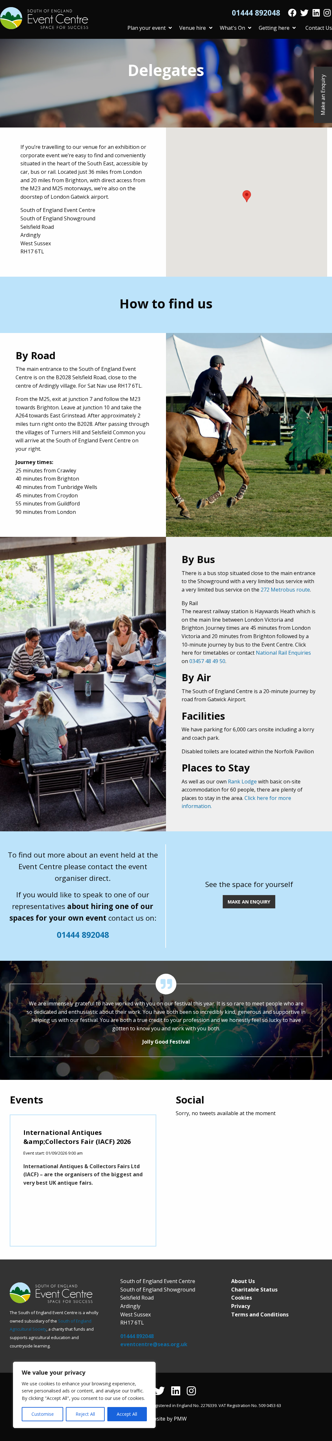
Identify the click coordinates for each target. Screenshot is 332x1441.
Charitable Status (254, 1289)
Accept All (127, 1414)
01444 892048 (256, 13)
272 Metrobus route (285, 589)
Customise (42, 1414)
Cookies (241, 1297)
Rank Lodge (242, 781)
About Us (243, 1281)
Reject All (85, 1414)
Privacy (240, 1306)
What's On (232, 27)
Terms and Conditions (260, 1314)
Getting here (274, 27)
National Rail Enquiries (283, 652)
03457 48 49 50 (207, 661)
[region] (84, 1395)
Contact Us (318, 27)
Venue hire (192, 27)
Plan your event (146, 27)
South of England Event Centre (44, 18)
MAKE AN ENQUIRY (249, 902)
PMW (180, 1418)
